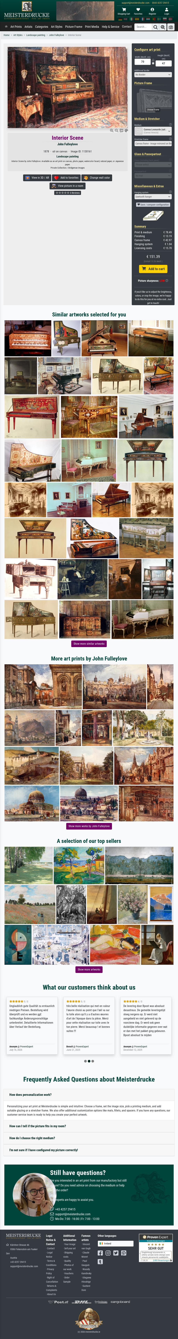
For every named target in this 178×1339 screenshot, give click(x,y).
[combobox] (153, 74)
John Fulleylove (56, 35)
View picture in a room (69, 185)
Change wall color (99, 177)
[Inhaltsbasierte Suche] (163, 27)
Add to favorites (68, 177)
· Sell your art (69, 1248)
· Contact (50, 1248)
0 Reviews (75, 192)
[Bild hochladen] (171, 27)
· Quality (67, 1261)
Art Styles (56, 26)
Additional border (141, 70)
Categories (41, 26)
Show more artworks (89, 969)
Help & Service (110, 26)
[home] (6, 26)
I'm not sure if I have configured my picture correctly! (43, 1150)
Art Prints (16, 26)
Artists (28, 26)
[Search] (155, 27)
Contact (127, 26)
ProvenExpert (21, 1046)
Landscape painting (35, 35)
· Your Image (69, 1244)
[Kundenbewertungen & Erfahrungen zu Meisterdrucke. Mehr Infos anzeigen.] (156, 1247)
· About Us (51, 1294)
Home (7, 35)
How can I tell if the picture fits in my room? (37, 1126)
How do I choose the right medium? (32, 1138)
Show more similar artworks (89, 643)
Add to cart (155, 269)
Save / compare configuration (154, 204)
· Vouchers (68, 1273)
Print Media (92, 26)
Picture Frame (73, 26)
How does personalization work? (30, 1095)
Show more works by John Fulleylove (89, 826)
